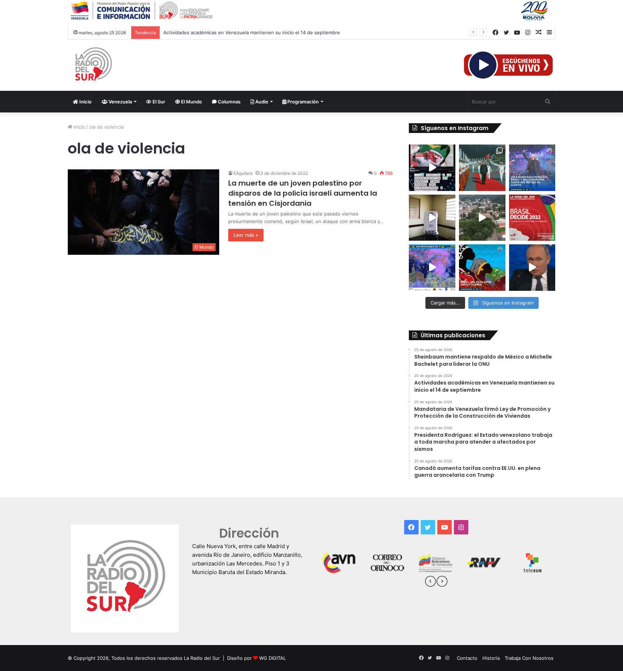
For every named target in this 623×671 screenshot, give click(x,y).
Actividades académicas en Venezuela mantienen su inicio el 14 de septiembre (251, 32)
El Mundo (191, 102)
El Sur (158, 102)
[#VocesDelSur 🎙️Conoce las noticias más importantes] (432, 168)
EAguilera (243, 173)
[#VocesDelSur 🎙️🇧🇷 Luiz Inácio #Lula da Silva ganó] (532, 168)
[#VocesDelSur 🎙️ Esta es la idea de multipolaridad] (532, 267)
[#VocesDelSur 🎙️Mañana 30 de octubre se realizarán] (482, 267)
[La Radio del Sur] (93, 65)
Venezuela (119, 102)
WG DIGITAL (272, 658)
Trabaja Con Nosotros (529, 658)
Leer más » (246, 235)
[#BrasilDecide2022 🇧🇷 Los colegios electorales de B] (432, 218)
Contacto (467, 658)
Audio (261, 102)
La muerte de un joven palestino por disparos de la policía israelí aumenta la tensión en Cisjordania (302, 193)
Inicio (85, 102)
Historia (491, 658)
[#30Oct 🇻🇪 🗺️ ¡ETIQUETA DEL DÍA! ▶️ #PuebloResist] (482, 218)
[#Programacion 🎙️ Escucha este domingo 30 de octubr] (532, 218)
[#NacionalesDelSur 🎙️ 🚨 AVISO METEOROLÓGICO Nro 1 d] (432, 267)
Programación (302, 102)
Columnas (228, 102)
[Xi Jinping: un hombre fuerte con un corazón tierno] (482, 168)
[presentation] (430, 582)
